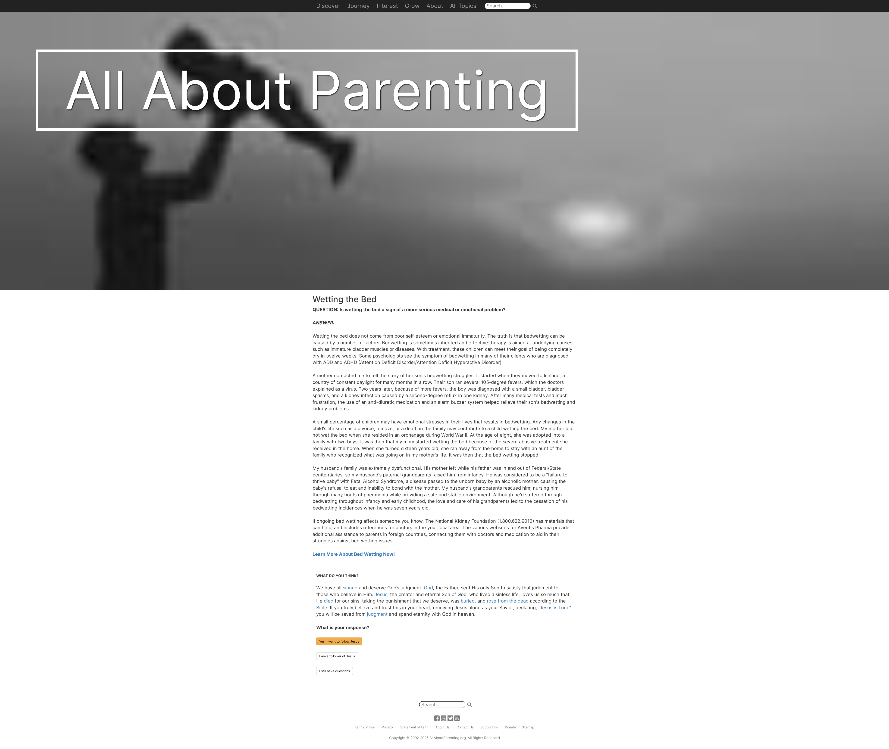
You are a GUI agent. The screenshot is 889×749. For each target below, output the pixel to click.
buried (468, 601)
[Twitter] (450, 717)
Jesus (381, 594)
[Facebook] (437, 717)
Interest (387, 5)
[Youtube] (443, 717)
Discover (328, 5)
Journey (358, 5)
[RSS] (457, 717)
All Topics (463, 5)
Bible (321, 607)
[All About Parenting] (444, 145)
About (434, 5)
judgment (377, 614)
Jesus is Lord (554, 607)
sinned (350, 587)
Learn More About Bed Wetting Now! (354, 554)
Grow (412, 5)
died (328, 601)
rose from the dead (508, 601)
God (428, 587)
